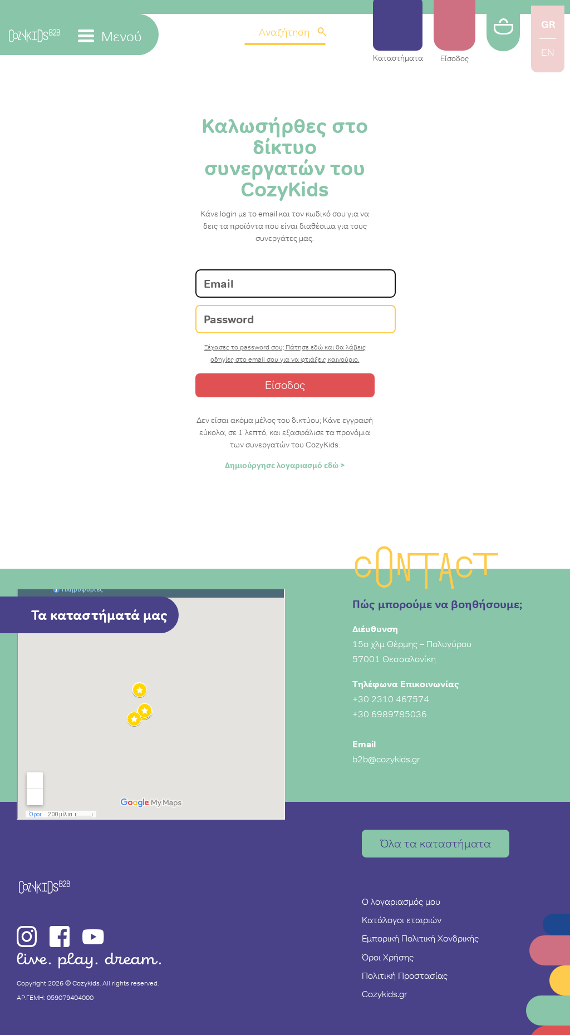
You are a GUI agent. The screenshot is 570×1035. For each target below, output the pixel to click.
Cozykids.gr (384, 993)
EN (547, 52)
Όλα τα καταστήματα (435, 843)
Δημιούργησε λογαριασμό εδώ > (285, 465)
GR (548, 24)
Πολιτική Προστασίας (405, 975)
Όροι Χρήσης (388, 957)
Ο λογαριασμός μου (401, 901)
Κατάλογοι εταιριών (401, 919)
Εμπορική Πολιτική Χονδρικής (420, 938)
